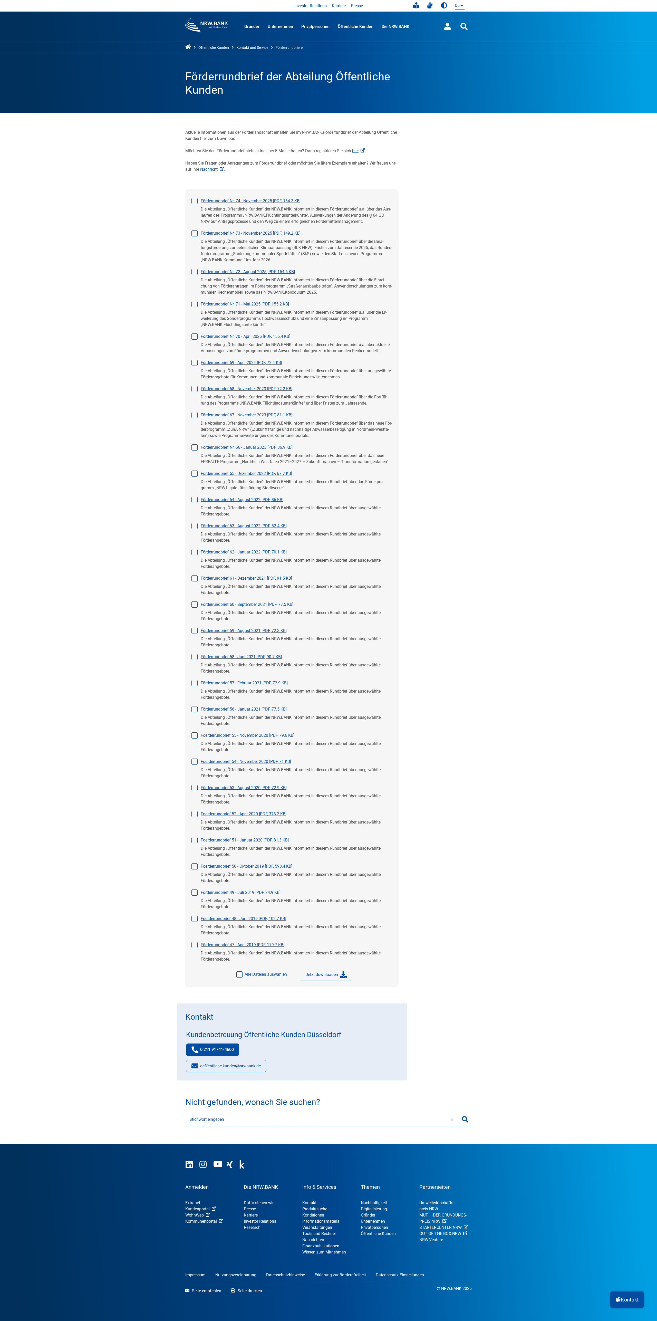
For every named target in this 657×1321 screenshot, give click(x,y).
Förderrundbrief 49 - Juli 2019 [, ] (241, 892)
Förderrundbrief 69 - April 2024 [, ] (241, 362)
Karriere (339, 5)
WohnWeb (194, 1215)
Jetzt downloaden (322, 974)
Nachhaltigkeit (374, 1202)
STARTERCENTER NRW (440, 1227)
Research (252, 1227)
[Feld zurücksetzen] (452, 1119)
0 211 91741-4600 (219, 1051)
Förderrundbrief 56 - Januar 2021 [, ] (244, 709)
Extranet (192, 1202)
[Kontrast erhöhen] (444, 6)
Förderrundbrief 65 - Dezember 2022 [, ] (246, 473)
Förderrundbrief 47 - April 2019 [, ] (242, 944)
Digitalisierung (374, 1209)
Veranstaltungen (317, 1227)
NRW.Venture (431, 1239)
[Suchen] (465, 1119)
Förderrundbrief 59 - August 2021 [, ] (244, 630)
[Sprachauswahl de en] (458, 6)
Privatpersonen (315, 26)
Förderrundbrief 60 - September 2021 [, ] (247, 604)
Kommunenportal (201, 1221)
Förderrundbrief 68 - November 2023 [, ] (246, 388)
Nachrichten (313, 1239)
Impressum (195, 1274)
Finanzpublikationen (320, 1245)
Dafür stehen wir (259, 1202)
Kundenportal (197, 1209)
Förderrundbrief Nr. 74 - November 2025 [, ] (251, 200)
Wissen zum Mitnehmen (324, 1252)
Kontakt (309, 1202)
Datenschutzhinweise (285, 1274)
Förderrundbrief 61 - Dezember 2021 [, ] (246, 578)
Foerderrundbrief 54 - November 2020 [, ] (246, 761)
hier (355, 150)
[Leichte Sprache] (416, 5)
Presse (357, 5)
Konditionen (313, 1215)
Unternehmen (280, 26)
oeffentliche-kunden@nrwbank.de (230, 1068)
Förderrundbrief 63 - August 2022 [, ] (244, 525)
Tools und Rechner (319, 1233)
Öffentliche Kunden (355, 26)
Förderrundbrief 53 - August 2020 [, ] (244, 787)
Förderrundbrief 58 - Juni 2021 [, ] (241, 656)
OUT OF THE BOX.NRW (440, 1233)
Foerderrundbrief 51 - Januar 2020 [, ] (245, 840)
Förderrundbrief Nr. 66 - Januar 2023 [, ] (247, 447)
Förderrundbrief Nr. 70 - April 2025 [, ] (245, 336)
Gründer (251, 26)
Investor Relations (310, 5)
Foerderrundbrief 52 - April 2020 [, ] (243, 813)
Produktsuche (314, 1209)
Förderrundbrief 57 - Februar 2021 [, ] (244, 683)
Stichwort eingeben (206, 1119)
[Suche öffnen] (464, 26)
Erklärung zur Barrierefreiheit (340, 1274)
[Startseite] (189, 47)
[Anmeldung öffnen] (447, 26)
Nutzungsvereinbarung (235, 1274)
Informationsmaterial (321, 1221)
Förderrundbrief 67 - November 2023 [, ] (246, 415)
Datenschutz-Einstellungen (400, 1274)
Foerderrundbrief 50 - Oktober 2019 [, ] (246, 866)
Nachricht (209, 169)
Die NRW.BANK (395, 26)
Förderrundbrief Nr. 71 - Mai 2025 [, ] (245, 304)
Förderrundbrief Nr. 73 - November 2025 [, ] (251, 233)
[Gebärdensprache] (429, 5)
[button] (627, 1299)
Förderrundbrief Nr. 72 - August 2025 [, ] (248, 271)
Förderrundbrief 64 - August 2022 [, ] (242, 499)
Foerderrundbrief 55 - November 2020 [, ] (247, 735)
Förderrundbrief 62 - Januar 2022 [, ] (244, 552)
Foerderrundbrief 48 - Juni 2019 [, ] (243, 918)
